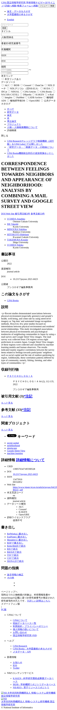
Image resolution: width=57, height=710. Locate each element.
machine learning (15, 453)
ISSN (3, 55)
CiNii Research (20, 646)
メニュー (44, 6)
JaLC (7, 85)
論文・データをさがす (18, 11)
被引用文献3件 (22, 213)
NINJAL (15, 91)
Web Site (10, 213)
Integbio (8, 97)
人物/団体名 (7, 37)
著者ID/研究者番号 (11, 43)
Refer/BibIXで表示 (16, 546)
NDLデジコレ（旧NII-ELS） (24, 88)
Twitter (16, 668)
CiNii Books (46, 91)
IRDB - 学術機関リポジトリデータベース (34, 684)
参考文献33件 (38, 213)
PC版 (3, 609)
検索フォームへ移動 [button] (27, 5)
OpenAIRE (34, 100)
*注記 (28, 396)
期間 (3, 67)
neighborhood (13, 445)
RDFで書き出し (15, 543)
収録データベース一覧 (24, 623)
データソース (8, 82)
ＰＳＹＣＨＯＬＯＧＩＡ (20, 376)
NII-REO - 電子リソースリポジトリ (31, 687)
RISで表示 (12, 549)
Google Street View (16, 451)
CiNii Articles (30, 91)
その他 (10, 577)
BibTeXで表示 (14, 552)
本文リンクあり (12, 79)
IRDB (16, 85)
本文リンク (7, 76)
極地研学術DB (18, 100)
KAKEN (40, 94)
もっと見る (7, 403)
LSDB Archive (35, 97)
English (10, 19)
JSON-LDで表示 (15, 561)
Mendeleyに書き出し (17, 540)
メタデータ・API (22, 652)
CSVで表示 (13, 558)
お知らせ (17, 662)
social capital (13, 443)
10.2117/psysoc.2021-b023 (25, 474)
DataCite (39, 85)
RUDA (47, 88)
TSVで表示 (13, 555)
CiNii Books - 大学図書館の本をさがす (32, 648)
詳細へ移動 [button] (11, 5)
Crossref (27, 85)
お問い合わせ (20, 632)
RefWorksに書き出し (17, 534)
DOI (3, 61)
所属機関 (6, 49)
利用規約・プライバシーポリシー (30, 626)
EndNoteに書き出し (17, 537)
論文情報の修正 (15, 574)
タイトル (6, 31)
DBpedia (27, 94)
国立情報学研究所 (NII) (25, 635)
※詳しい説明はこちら (38, 601)
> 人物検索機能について (25, 127)
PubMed (20, 97)
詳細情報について (30, 460)
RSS (15, 665)
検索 (52, 6)
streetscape (12, 448)
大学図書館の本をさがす (20, 14)
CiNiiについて (20, 620)
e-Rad (51, 94)
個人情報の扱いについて (26, 629)
